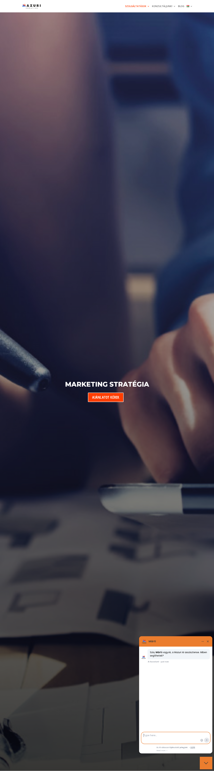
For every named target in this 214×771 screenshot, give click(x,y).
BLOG (181, 6)
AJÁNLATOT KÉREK (105, 397)
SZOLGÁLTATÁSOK (135, 6)
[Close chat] (206, 763)
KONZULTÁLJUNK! (162, 6)
